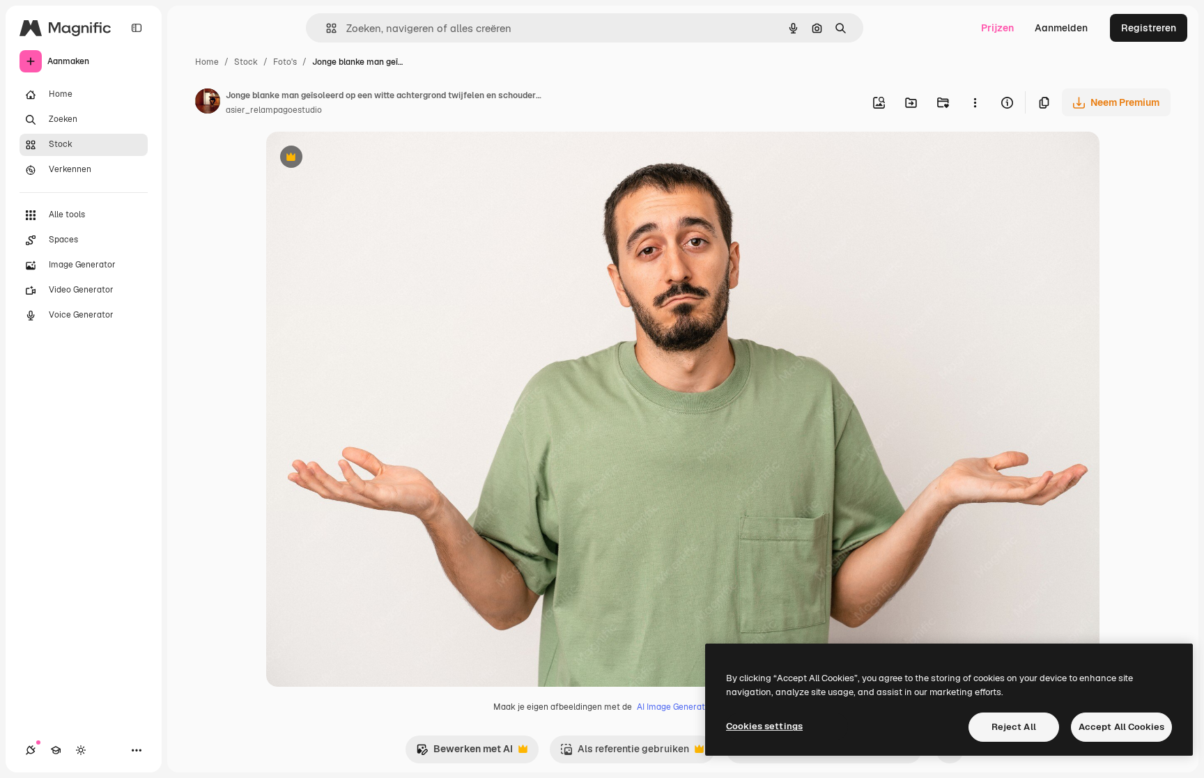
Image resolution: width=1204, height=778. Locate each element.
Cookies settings (764, 726)
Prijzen (997, 28)
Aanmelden (1061, 28)
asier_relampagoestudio (274, 110)
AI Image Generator (675, 707)
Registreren (1148, 28)
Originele (358, 158)
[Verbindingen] (31, 750)
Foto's (285, 62)
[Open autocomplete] (326, 28)
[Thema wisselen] (81, 750)
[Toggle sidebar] (136, 28)
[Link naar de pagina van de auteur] (207, 103)
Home (207, 62)
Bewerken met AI (464, 752)
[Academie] (56, 750)
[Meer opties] (975, 102)
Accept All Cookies (1121, 727)
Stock (246, 62)
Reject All (1013, 727)
